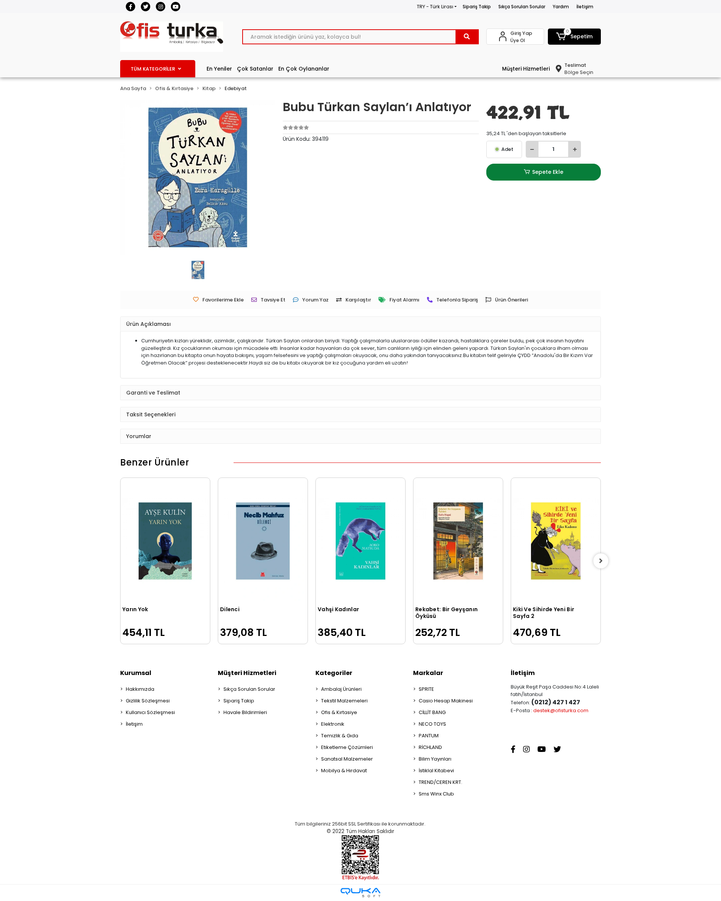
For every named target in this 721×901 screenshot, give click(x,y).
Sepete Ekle (547, 172)
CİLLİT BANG (432, 712)
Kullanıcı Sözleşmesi (150, 712)
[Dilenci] (263, 541)
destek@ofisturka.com (560, 710)
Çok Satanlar (255, 68)
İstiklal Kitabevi (436, 770)
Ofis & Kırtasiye (339, 712)
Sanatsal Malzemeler (347, 758)
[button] (574, 37)
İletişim (584, 6)
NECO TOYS (432, 724)
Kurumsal (135, 673)
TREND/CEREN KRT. (440, 782)
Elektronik (332, 724)
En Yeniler (219, 68)
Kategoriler (333, 673)
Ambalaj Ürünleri (341, 689)
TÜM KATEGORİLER (153, 68)
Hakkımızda (140, 689)
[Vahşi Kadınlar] (360, 541)
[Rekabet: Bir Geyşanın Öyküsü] (458, 541)
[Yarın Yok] (165, 541)
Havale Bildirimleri (245, 712)
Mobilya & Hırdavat (344, 770)
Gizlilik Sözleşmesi (148, 700)
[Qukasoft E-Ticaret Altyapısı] (360, 892)
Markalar (428, 673)
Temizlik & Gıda (339, 735)
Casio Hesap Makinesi (446, 700)
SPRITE (426, 689)
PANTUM (429, 735)
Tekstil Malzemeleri (344, 700)
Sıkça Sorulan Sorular (521, 6)
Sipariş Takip (477, 6)
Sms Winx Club (436, 793)
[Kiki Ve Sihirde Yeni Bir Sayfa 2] (556, 541)
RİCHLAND (430, 747)
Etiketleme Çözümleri (347, 747)
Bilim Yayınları (435, 758)
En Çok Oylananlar (303, 68)
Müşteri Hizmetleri (526, 68)
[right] (601, 561)
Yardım (561, 6)
